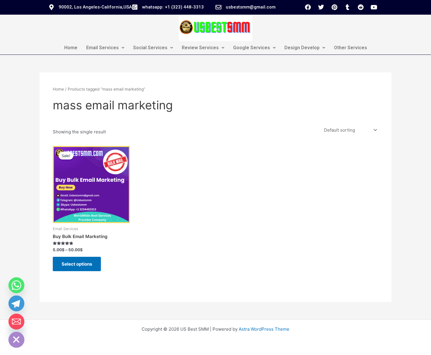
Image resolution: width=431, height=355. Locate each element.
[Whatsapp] (16, 285)
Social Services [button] (150, 47)
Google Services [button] (251, 47)
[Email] (16, 321)
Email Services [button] (102, 47)
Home (70, 47)
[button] (105, 48)
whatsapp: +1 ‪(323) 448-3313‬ (173, 7)
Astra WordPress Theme (264, 329)
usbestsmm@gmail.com (251, 7)
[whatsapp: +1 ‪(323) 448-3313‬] (135, 7)
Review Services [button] (200, 47)
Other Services (350, 47)
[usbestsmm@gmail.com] (218, 7)
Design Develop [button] (302, 47)
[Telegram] (16, 303)
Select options (77, 264)
